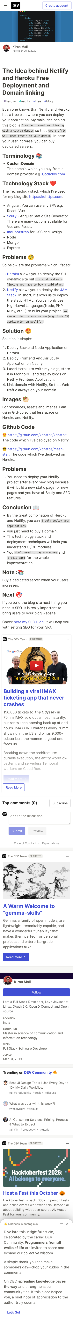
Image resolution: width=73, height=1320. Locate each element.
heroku (10, 101)
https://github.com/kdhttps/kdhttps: (37, 435)
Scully (12, 216)
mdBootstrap (18, 232)
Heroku (13, 274)
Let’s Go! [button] (13, 1312)
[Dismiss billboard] (67, 1224)
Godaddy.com (53, 174)
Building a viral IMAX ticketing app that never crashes (34, 698)
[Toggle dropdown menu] (67, 639)
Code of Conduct (25, 843)
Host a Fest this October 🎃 (34, 1193)
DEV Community (38, 1072)
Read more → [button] (16, 957)
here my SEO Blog (29, 622)
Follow (36, 992)
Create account (56, 5)
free (37, 101)
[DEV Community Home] (16, 5)
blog (48, 101)
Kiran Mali (20, 47)
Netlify (12, 290)
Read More (14, 787)
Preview (37, 831)
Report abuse (50, 843)
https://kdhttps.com (45, 197)
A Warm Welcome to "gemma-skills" (29, 909)
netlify (24, 101)
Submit (17, 831)
